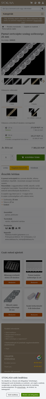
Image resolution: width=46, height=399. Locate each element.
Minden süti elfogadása (30, 395)
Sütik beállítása (13, 395)
